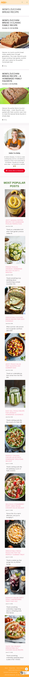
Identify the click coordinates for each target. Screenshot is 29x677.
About (6, 668)
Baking (5, 66)
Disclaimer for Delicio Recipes (10, 672)
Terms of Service (20, 668)
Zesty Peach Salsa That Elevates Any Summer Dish (13, 366)
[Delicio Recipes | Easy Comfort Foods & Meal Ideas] (4, 2)
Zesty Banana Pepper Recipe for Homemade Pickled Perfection (15, 222)
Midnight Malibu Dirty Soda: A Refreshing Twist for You (15, 599)
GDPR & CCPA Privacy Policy (14, 670)
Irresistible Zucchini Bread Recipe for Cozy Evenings (15, 319)
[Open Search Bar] (22, 2)
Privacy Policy (12, 668)
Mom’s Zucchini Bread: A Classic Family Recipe (11, 22)
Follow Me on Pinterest (15, 170)
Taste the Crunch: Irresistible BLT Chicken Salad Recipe (14, 648)
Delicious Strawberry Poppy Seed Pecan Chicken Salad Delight (15, 506)
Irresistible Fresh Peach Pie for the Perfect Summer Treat (15, 552)
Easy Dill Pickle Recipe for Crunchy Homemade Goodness (15, 412)
